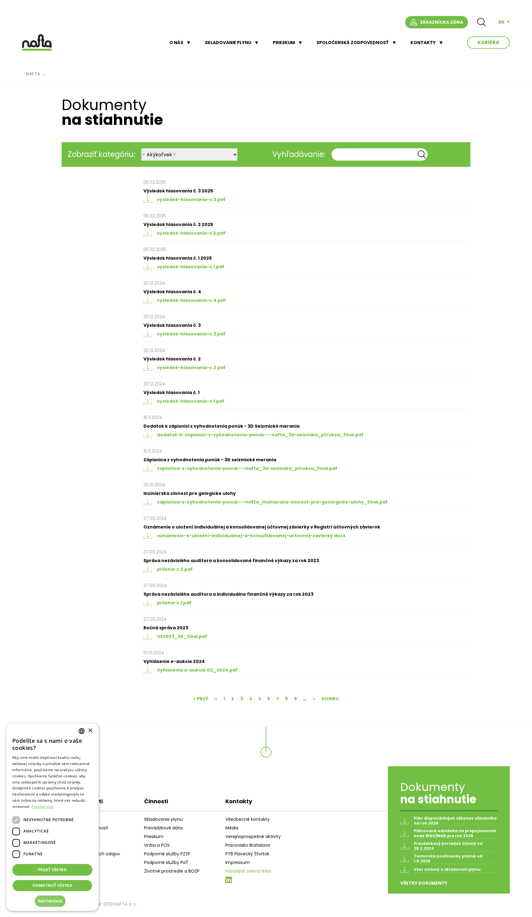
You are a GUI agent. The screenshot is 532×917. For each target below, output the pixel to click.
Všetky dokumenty (423, 883)
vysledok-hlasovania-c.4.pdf (191, 300)
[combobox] (82, 731)
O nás (176, 42)
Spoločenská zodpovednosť (352, 42)
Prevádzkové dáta (163, 828)
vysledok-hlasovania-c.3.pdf (191, 199)
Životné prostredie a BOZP (172, 871)
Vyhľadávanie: (298, 154)
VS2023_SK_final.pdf (182, 636)
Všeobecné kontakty (247, 819)
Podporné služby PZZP (167, 854)
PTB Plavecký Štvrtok (247, 854)
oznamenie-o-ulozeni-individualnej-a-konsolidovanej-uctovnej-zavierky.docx (251, 536)
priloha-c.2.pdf (175, 569)
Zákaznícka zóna (441, 22)
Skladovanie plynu (228, 42)
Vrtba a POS (157, 845)
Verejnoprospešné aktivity (253, 836)
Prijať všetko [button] (52, 869)
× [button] (90, 730)
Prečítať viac (42, 806)
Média (231, 828)
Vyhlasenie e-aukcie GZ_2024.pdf (197, 670)
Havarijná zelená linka (248, 871)
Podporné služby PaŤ (166, 862)
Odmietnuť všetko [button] (52, 885)
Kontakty (423, 42)
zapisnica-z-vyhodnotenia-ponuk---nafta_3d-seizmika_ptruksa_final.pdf (247, 468)
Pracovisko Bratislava (247, 845)
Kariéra (488, 42)
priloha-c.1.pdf (174, 603)
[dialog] (52, 817)
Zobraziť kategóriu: (101, 154)
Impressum (237, 862)
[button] (52, 901)
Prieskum (284, 42)
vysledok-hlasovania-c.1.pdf (190, 267)
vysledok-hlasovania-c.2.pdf (191, 233)
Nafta (33, 73)
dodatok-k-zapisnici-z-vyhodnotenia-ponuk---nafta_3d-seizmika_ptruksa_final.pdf (260, 435)
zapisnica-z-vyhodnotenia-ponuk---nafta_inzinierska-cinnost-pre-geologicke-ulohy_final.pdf (272, 502)
